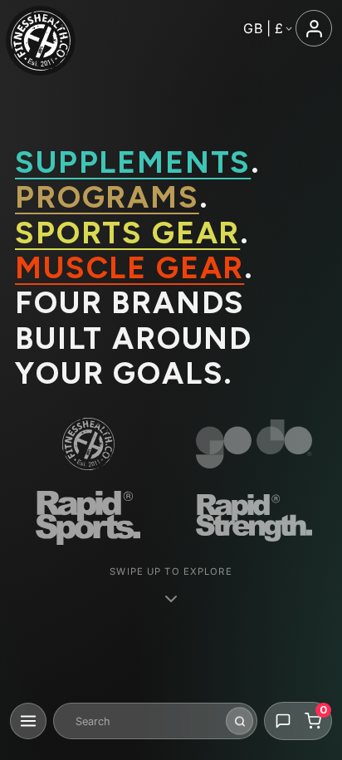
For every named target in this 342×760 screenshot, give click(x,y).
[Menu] (28, 721)
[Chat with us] (283, 721)
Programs (107, 197)
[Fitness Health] (40, 40)
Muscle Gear (129, 267)
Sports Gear (127, 232)
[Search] (239, 721)
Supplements (133, 162)
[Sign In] (314, 28)
